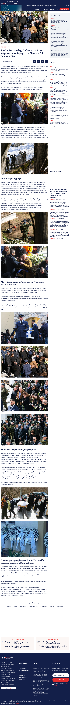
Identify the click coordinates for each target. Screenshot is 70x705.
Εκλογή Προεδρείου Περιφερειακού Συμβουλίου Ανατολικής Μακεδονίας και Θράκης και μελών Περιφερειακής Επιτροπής (59, 234)
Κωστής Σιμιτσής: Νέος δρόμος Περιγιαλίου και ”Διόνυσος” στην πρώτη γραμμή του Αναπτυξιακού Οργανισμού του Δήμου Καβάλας (58, 35)
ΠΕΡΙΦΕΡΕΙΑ (5, 47)
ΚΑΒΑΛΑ (53, 18)
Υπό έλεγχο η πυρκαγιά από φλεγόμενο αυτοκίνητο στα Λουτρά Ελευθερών (59, 28)
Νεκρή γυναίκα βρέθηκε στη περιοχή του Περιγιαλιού (17, 647)
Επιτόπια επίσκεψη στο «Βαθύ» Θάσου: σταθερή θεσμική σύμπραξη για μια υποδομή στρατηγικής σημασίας (59, 124)
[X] (66, 5)
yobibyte (18, 703)
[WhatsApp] (46, 61)
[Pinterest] (42, 61)
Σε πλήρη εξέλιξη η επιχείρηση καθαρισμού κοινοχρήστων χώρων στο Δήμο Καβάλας (59, 21)
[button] (58, 5)
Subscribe (61, 680)
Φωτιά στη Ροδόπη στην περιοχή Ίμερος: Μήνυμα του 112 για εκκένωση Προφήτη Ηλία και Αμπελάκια (58, 193)
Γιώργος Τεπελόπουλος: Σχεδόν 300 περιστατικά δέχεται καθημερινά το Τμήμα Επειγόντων (59, 117)
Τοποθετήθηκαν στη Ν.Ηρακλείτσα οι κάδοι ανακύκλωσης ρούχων (53, 647)
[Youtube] (68, 5)
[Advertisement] (59, 160)
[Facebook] (62, 5)
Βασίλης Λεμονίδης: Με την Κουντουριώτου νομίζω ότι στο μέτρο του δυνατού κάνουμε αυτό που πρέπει (58, 109)
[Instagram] (64, 5)
